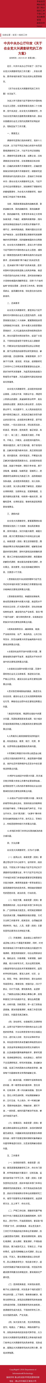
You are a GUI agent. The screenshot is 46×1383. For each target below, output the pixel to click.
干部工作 (41, 14)
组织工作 (41, 11)
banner (39, 26)
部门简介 (41, 8)
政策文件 (41, 23)
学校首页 (41, 1)
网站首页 (41, 4)
